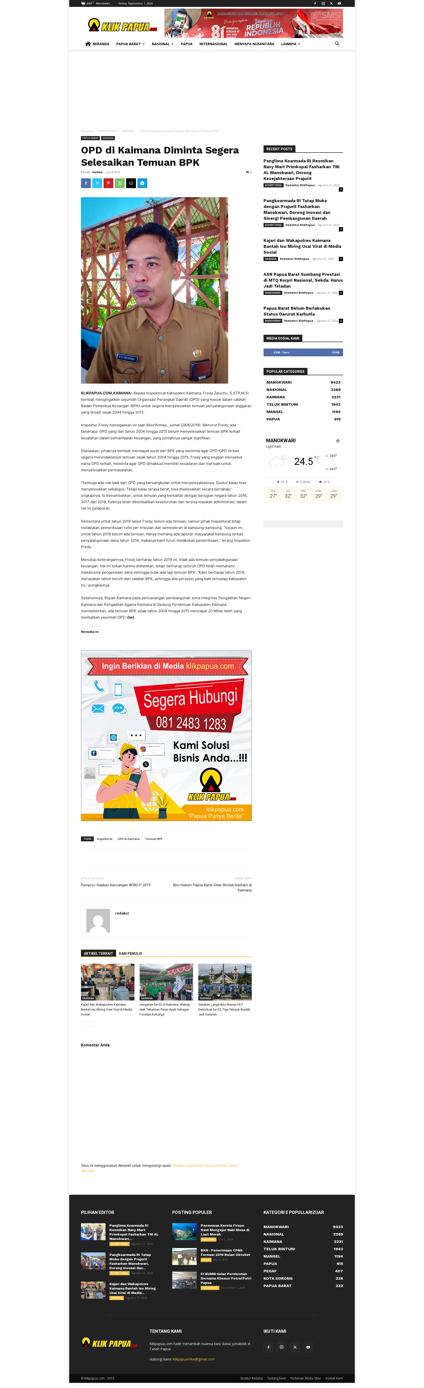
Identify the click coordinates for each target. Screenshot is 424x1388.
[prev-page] (84, 1024)
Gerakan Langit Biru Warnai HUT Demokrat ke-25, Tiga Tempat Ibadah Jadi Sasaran (224, 1009)
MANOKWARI (273, 292)
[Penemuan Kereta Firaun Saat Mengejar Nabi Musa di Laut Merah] (184, 1231)
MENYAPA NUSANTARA (254, 44)
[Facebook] (315, 3)
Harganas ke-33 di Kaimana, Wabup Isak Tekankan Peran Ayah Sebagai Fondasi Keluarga (165, 1009)
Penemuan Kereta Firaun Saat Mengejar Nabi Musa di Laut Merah (225, 1229)
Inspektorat (104, 839)
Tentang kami (276, 1378)
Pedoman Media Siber (306, 1378)
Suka (336, 352)
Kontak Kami (334, 1378)
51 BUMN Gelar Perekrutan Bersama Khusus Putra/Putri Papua (226, 1278)
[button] (337, 44)
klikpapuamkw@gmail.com (194, 1359)
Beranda (101, 44)
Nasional (161, 44)
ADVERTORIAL (273, 185)
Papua (187, 44)
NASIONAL (208, 1239)
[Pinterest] (108, 183)
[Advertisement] (212, 91)
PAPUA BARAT (107, 131)
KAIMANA (128, 131)
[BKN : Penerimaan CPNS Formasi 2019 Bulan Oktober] (184, 1256)
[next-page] (92, 1024)
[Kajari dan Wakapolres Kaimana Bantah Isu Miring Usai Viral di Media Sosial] (107, 982)
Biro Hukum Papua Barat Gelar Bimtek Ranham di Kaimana (212, 887)
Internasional (213, 44)
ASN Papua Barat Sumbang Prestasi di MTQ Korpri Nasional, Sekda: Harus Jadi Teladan (303, 280)
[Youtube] (339, 3)
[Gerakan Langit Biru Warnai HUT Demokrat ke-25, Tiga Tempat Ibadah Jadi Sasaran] (225, 982)
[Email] (131, 183)
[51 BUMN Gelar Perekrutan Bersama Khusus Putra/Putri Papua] (184, 1280)
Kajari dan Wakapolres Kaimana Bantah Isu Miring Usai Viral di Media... (132, 1288)
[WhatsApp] (120, 183)
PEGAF (206, 1260)
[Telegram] (142, 183)
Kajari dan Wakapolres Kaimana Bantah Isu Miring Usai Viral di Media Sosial (106, 1009)
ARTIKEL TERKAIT (98, 954)
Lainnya (288, 44)
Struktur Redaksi (251, 1378)
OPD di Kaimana (129, 839)
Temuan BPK (153, 839)
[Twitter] (331, 3)
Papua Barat (128, 44)
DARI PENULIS (130, 954)
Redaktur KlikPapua (300, 185)
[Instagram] (323, 3)
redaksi (97, 172)
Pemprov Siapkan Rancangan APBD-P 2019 (115, 885)
